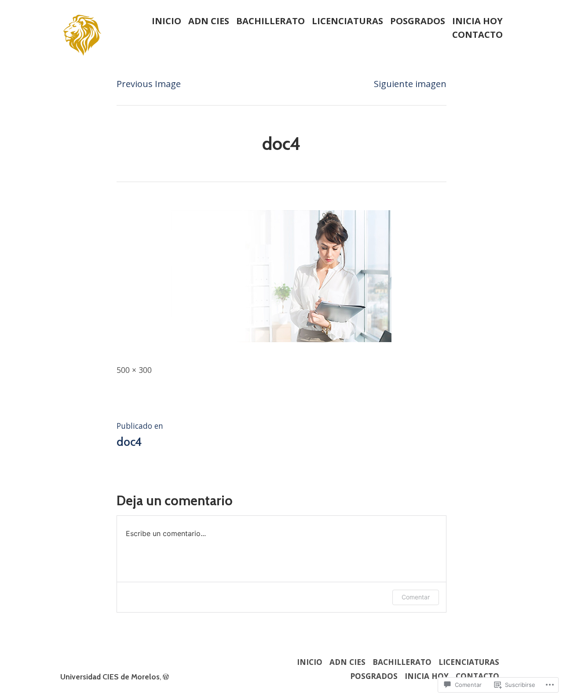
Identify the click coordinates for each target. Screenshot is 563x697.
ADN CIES (208, 21)
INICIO (166, 21)
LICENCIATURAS (347, 21)
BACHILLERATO (270, 21)
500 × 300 (134, 370)
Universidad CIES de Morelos (110, 676)
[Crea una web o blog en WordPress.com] (166, 676)
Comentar (416, 597)
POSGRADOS (417, 21)
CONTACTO (477, 35)
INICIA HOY (477, 21)
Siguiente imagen (410, 84)
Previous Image (149, 84)
